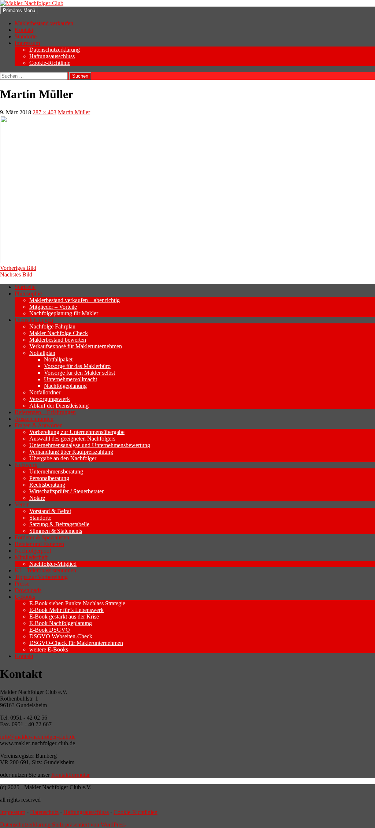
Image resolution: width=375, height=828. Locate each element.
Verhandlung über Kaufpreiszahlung (71, 452)
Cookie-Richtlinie (49, 63)
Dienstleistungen (34, 320)
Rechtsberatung (47, 485)
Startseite (25, 287)
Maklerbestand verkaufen (44, 23)
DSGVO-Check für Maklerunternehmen (76, 643)
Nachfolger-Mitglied (53, 564)
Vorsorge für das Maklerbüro (77, 366)
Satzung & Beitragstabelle (59, 524)
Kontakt (24, 30)
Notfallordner (44, 392)
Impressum (27, 43)
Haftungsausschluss (52, 56)
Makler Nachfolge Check (58, 333)
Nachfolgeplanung (65, 386)
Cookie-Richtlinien (135, 812)
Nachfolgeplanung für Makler (63, 313)
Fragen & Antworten (39, 425)
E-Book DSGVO (49, 630)
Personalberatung (49, 478)
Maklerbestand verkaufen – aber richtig (74, 300)
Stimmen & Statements (55, 531)
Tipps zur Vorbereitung (41, 577)
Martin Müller (74, 112)
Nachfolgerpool (33, 550)
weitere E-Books (48, 649)
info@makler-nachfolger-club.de (37, 737)
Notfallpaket (58, 359)
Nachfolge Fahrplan (52, 326)
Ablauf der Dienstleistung (59, 405)
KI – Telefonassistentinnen (45, 570)
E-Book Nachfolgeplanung (60, 623)
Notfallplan (42, 353)
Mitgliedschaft (31, 557)
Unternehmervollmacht (70, 379)
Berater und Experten (39, 544)
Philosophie (28, 293)
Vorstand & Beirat (50, 511)
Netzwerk (26, 465)
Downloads (28, 590)
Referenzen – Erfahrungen (45, 412)
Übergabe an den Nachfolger (62, 458)
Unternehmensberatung (56, 471)
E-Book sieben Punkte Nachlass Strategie (77, 603)
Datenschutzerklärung (54, 50)
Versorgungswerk (49, 399)
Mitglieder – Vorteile (53, 307)
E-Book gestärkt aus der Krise (64, 616)
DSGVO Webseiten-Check (60, 636)
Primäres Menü (19, 10)
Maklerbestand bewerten (57, 340)
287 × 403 (44, 112)
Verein (22, 504)
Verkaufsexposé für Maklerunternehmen (75, 346)
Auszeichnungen (34, 419)
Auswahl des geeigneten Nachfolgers (72, 438)
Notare (37, 498)
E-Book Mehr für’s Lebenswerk (66, 610)
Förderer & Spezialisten (42, 537)
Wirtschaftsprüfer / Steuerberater (66, 491)
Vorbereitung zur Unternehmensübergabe (77, 432)
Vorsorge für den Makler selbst (79, 373)
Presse (22, 583)
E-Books (25, 597)
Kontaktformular (70, 775)
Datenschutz (44, 812)
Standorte (26, 36)
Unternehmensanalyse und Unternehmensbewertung (89, 445)
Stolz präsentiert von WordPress (89, 824)
